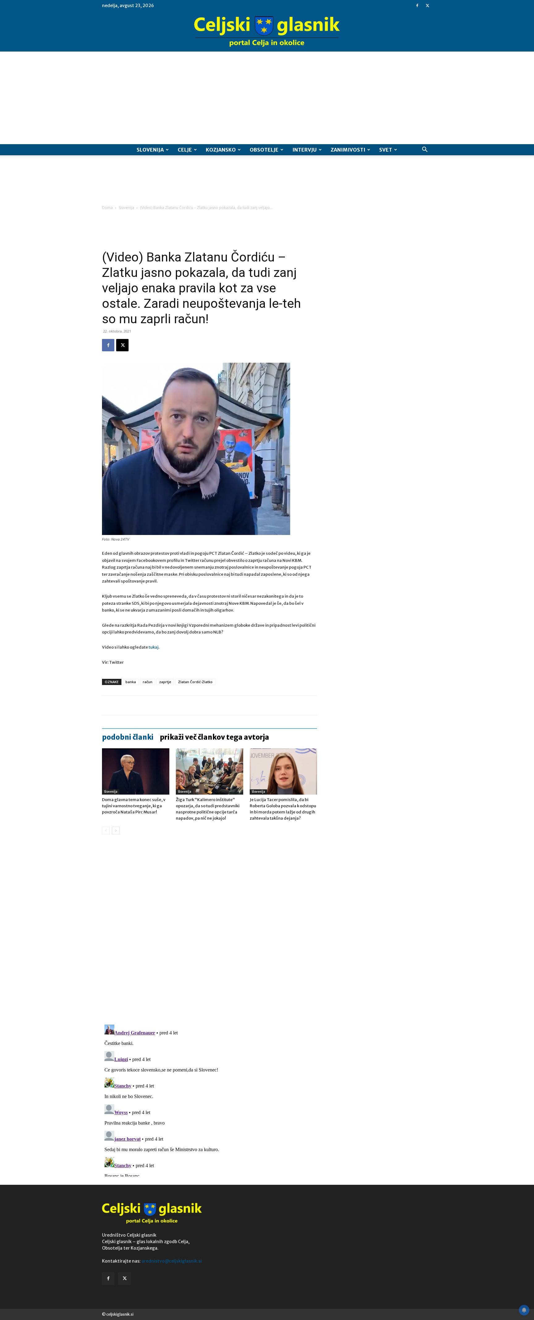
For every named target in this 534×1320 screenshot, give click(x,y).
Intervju (304, 150)
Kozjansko (221, 150)
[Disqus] (209, 933)
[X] (427, 5)
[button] (424, 150)
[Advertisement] (267, 98)
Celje (185, 150)
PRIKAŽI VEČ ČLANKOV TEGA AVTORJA (214, 737)
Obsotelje (264, 150)
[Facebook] (417, 5)
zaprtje (165, 681)
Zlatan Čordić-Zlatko (195, 681)
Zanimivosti (348, 150)
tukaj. (154, 647)
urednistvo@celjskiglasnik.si (172, 1261)
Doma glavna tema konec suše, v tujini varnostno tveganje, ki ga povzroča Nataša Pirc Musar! (133, 806)
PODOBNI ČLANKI (128, 737)
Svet (385, 150)
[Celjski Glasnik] (267, 31)
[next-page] (116, 830)
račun (147, 681)
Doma (107, 207)
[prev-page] (106, 830)
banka (130, 681)
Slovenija (150, 150)
